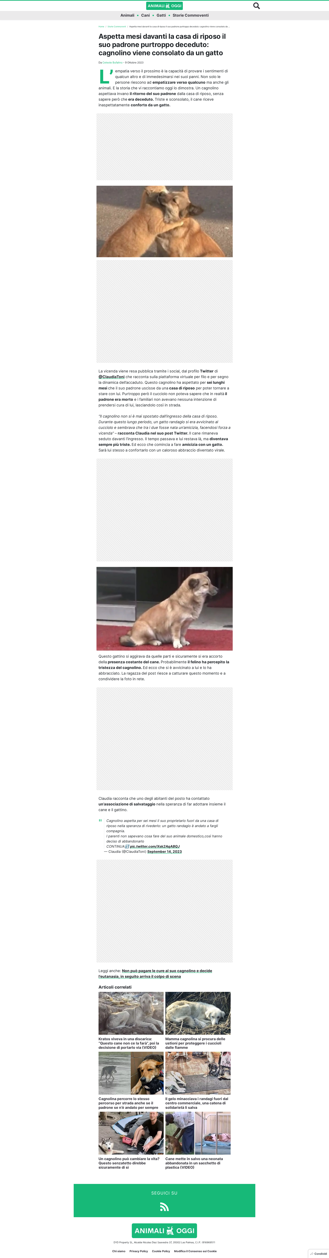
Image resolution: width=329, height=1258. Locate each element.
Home (101, 26)
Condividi (320, 1253)
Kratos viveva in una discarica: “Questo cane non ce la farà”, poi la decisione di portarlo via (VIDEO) (129, 1043)
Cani (145, 15)
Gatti (161, 15)
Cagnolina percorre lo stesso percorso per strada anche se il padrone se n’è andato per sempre (128, 1103)
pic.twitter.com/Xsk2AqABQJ (155, 846)
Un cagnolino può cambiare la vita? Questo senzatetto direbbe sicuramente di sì (129, 1163)
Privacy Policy (139, 1251)
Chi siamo (118, 1251)
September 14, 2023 (164, 852)
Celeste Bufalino (112, 62)
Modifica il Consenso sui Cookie (195, 1251)
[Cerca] (256, 5)
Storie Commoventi (191, 15)
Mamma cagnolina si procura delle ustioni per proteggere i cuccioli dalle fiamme (195, 1043)
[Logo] (164, 6)
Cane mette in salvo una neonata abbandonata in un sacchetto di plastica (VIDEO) (194, 1163)
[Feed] (164, 1206)
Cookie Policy (161, 1251)
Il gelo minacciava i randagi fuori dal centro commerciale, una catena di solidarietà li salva (196, 1103)
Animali (127, 15)
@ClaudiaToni (112, 377)
